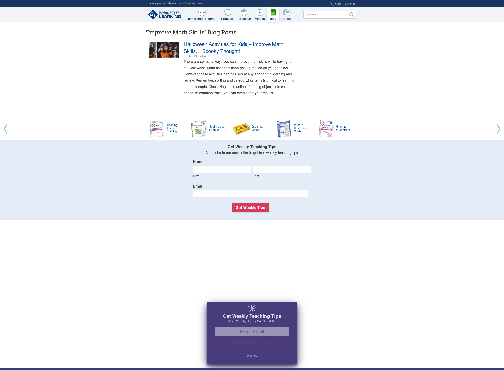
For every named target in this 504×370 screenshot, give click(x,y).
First (196, 176)
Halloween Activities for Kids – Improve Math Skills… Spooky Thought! (233, 47)
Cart (337, 4)
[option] (252, 129)
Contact (350, 3)
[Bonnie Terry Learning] (164, 14)
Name (198, 161)
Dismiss (252, 355)
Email (198, 186)
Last (256, 176)
